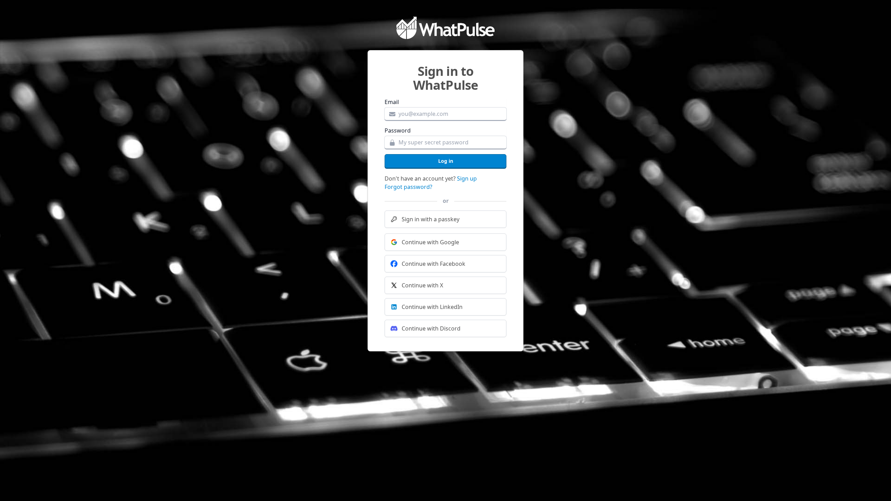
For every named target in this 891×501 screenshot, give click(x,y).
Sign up (467, 178)
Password (398, 130)
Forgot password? (408, 187)
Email (392, 102)
